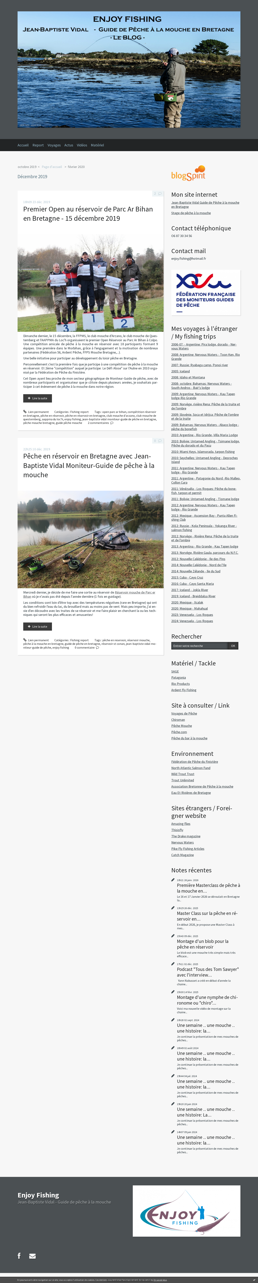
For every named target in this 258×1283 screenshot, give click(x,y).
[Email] (32, 1256)
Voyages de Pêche (184, 713)
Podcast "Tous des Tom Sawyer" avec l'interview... (208, 972)
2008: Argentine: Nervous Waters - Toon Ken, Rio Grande (205, 356)
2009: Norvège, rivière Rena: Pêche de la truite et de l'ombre (205, 406)
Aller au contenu (12, 3)
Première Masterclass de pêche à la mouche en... (208, 888)
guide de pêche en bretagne (82, 644)
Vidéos (82, 145)
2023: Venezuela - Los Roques (192, 614)
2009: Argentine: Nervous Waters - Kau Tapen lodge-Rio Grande (203, 396)
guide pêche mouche (69, 423)
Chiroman (178, 719)
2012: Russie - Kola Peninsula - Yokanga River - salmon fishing (204, 528)
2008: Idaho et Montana (188, 377)
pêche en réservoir (52, 415)
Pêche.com (179, 732)
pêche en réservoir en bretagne (85, 415)
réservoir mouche (138, 640)
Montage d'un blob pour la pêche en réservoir (203, 944)
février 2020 (76, 167)
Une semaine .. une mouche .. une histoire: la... (206, 1028)
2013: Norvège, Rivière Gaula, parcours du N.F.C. (204, 552)
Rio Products (180, 684)
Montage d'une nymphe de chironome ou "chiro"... (207, 1000)
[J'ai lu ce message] (254, 1279)
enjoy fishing (72, 419)
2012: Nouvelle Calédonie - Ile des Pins (198, 559)
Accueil (23, 145)
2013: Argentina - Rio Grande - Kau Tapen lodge (204, 546)
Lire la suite (39, 398)
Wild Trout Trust (182, 774)
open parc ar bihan (114, 412)
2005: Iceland (180, 371)
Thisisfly (177, 830)
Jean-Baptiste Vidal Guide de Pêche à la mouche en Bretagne (205, 204)
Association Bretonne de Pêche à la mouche (202, 786)
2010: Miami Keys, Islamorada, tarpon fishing (203, 451)
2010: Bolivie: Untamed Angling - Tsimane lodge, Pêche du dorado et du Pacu (205, 443)
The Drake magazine (185, 836)
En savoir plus (160, 1279)
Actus (68, 145)
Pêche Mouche (181, 725)
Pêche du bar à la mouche (189, 738)
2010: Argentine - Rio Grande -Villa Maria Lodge (204, 435)
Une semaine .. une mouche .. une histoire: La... (206, 1112)
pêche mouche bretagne (39, 423)
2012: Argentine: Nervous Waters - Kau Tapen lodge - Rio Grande (203, 507)
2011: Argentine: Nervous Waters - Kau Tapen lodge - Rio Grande (203, 470)
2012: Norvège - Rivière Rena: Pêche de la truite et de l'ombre (204, 538)
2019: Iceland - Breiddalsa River (193, 596)
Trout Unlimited (182, 780)
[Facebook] (19, 1256)
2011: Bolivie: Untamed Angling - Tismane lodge (205, 499)
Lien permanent (38, 412)
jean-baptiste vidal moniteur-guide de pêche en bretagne (119, 419)
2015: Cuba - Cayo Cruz (187, 577)
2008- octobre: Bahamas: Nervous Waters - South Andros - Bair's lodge (201, 385)
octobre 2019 (27, 167)
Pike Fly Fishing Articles (187, 848)
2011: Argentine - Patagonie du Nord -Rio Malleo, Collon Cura (205, 480)
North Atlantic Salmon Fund (190, 768)
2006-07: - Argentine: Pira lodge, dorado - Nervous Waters (204, 346)
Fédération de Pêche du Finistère (194, 761)
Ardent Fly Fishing (183, 690)
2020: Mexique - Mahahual (189, 608)
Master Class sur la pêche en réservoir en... (207, 916)
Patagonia (178, 677)
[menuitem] (25, 145)
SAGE (175, 671)
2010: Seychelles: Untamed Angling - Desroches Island (204, 460)
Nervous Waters (182, 842)
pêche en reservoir (114, 640)
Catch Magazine (182, 855)
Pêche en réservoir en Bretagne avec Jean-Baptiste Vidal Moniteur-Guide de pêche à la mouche (88, 465)
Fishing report (79, 412)
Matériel (97, 145)
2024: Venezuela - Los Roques (192, 621)
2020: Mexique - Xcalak (187, 602)
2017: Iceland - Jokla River (189, 590)
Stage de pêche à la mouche (191, 213)
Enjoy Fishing (38, 1195)
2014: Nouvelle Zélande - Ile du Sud (195, 571)
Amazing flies (180, 823)
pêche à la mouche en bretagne (43, 644)
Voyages (54, 145)
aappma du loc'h (52, 419)
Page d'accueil (52, 167)
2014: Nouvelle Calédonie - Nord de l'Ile (198, 565)
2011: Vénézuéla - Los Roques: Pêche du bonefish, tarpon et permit (203, 490)
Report (38, 145)
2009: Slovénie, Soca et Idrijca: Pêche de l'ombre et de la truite (205, 416)
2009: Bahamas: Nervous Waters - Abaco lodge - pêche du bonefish (205, 427)
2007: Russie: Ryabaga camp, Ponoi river (199, 365)
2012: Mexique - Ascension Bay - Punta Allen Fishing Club (204, 517)
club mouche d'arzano (121, 415)
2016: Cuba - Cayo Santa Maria (192, 583)
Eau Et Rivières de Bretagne (191, 792)
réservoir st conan (113, 644)
